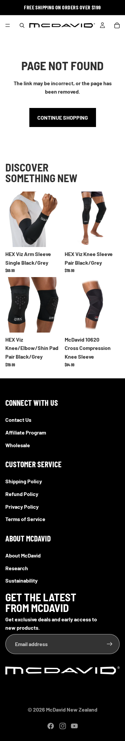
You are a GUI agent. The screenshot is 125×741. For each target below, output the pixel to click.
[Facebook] (51, 726)
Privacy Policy (22, 506)
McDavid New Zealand (71, 709)
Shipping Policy (23, 481)
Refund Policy (21, 494)
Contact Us (18, 419)
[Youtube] (74, 726)
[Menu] (7, 25)
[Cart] (117, 25)
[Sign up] (110, 644)
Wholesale (17, 445)
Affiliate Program (25, 432)
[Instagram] (63, 726)
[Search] (22, 25)
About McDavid (23, 555)
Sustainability (21, 580)
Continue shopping (62, 117)
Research (16, 568)
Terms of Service (25, 519)
